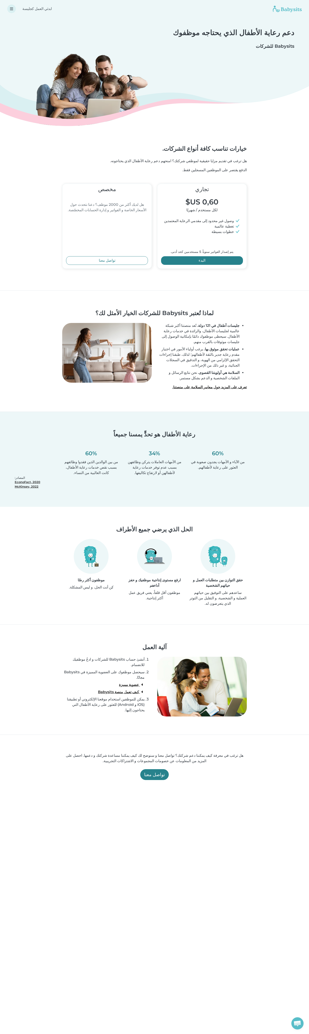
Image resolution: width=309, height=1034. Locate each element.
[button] (297, 1023)
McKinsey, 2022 (26, 486)
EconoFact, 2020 (27, 482)
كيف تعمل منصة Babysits (119, 692)
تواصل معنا (107, 260)
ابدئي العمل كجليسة (37, 9)
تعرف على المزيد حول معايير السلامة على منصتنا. (209, 387)
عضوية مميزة (129, 685)
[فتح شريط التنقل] (11, 9)
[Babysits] (287, 9)
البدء (202, 260)
